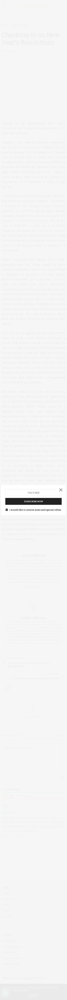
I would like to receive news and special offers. (35, 510)
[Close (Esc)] (60, 490)
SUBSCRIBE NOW (33, 501)
